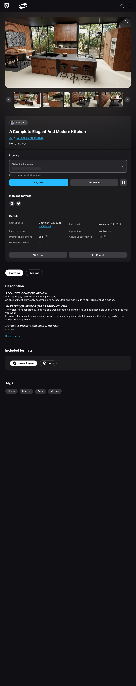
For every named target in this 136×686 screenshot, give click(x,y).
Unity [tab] (51, 363)
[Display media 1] (56, 99)
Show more (11, 336)
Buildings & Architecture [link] (30, 137)
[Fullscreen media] (126, 21)
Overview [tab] (14, 273)
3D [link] (11, 137)
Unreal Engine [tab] (26, 363)
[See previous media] (8, 99)
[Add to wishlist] (123, 182)
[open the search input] (122, 6)
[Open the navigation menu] (129, 6)
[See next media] (127, 99)
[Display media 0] (27, 99)
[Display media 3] (115, 99)
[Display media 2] (85, 99)
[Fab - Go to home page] (23, 5)
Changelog (45, 226)
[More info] (46, 237)
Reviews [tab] (34, 273)
